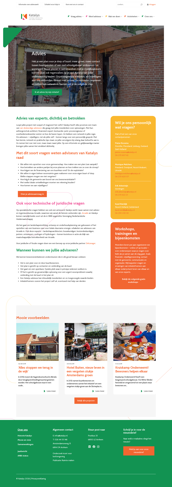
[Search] (141, 4)
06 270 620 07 (122, 176)
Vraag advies (76, 16)
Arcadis (85, 213)
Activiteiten (132, 16)
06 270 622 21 (121, 195)
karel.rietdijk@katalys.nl (125, 210)
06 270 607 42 (121, 155)
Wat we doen (114, 16)
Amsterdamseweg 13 (62, 443)
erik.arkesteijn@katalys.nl (125, 192)
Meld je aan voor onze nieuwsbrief (138, 450)
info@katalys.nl (61, 435)
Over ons (149, 16)
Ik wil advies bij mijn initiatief (47, 92)
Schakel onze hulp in (52, 4)
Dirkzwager (90, 243)
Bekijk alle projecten (86, 400)
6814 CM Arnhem (60, 447)
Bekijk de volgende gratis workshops (133, 280)
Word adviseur (95, 16)
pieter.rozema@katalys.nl (126, 152)
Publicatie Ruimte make (63, 460)
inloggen (152, 4)
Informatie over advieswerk (29, 4)
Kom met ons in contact (74, 4)
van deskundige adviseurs (31, 128)
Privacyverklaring (38, 478)
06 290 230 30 (122, 213)
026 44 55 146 (61, 439)
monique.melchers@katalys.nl (127, 173)
